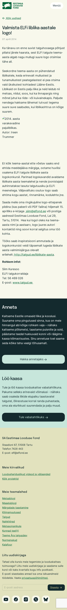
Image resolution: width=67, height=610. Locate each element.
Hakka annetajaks (31, 359)
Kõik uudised (13, 18)
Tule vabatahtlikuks (31, 417)
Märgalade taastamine (15, 507)
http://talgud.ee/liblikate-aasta (34, 254)
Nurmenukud (9, 540)
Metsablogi (8, 498)
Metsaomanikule (11, 526)
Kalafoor (7, 544)
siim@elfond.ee (36, 211)
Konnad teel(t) (10, 530)
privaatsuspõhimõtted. (35, 577)
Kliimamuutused (11, 512)
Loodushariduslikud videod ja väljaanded (26, 474)
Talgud (6, 517)
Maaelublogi (9, 503)
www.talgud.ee (22, 282)
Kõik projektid (10, 478)
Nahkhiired (8, 521)
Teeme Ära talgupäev (14, 535)
